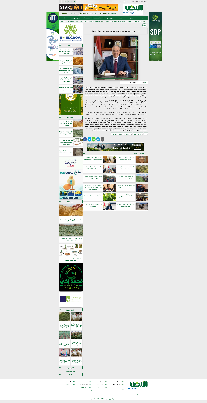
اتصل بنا (92, 390)
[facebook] (74, 1)
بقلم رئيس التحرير (75, 18)
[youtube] (71, 1)
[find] (66, 1)
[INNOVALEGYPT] (71, 184)
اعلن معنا (100, 387)
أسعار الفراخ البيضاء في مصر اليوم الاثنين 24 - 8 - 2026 (63, 21)
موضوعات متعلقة (139, 153)
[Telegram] (98, 139)
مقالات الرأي (86, 18)
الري (145, 134)
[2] (155, 38)
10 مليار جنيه (127, 134)
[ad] (88, 7)
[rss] (69, 1)
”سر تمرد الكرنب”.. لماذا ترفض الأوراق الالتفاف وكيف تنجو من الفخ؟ (146, 21)
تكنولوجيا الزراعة (109, 18)
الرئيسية (116, 382)
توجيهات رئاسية (137, 134)
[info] (63, 1)
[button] (61, 7)
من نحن (67, 384)
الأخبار (131, 18)
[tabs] (60, 1)
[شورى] (71, 163)
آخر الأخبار (70, 117)
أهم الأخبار (70, 201)
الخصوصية (83, 387)
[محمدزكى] (71, 277)
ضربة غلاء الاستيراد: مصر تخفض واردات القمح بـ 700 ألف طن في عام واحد (102, 21)
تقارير (120, 18)
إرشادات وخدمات (98, 18)
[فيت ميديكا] (52, 36)
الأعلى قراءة (70, 309)
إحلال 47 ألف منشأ (116, 134)
